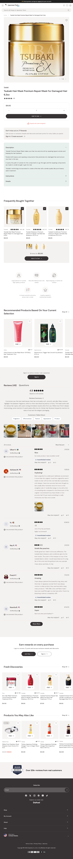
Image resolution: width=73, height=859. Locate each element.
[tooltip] (43, 398)
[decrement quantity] (9, 110)
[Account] (64, 5)
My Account (7, 816)
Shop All (64, 312)
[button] (9, 98)
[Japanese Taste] (12, 5)
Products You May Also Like (19, 715)
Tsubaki (6, 87)
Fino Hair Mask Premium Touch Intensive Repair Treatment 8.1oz (9, 697)
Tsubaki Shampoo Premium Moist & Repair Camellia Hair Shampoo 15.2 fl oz (30, 697)
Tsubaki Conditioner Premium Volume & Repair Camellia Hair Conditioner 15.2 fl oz (57, 233)
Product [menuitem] (57, 418)
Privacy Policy (37, 843)
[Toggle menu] (3, 5)
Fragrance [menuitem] (16, 418)
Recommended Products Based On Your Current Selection (30, 312)
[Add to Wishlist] (66, 20)
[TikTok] (47, 796)
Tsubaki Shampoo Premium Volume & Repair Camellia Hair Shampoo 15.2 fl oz (35, 233)
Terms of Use (29, 843)
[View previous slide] (60, 79)
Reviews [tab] (10, 385)
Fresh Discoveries (13, 666)
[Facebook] (26, 796)
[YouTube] (43, 795)
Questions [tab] (24, 385)
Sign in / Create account (14, 136)
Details (8, 181)
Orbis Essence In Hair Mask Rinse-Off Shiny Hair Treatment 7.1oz (17, 353)
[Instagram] (34, 796)
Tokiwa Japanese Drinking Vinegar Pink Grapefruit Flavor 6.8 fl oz (48, 745)
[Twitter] (30, 796)
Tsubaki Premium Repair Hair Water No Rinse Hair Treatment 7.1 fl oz (49, 697)
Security (45, 843)
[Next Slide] (67, 431)
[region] (36, 431)
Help (5, 828)
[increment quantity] (64, 110)
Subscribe (67, 790)
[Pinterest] (39, 796)
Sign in (37, 377)
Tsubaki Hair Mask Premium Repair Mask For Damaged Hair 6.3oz (13, 233)
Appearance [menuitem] (47, 418)
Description (10, 148)
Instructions (10, 176)
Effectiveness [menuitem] (27, 418)
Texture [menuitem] (37, 418)
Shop (5, 810)
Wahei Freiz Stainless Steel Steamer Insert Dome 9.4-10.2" (10, 745)
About (6, 822)
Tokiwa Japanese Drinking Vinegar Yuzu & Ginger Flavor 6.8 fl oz (30, 745)
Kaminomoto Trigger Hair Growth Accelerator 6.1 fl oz (48, 353)
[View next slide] (66, 79)
